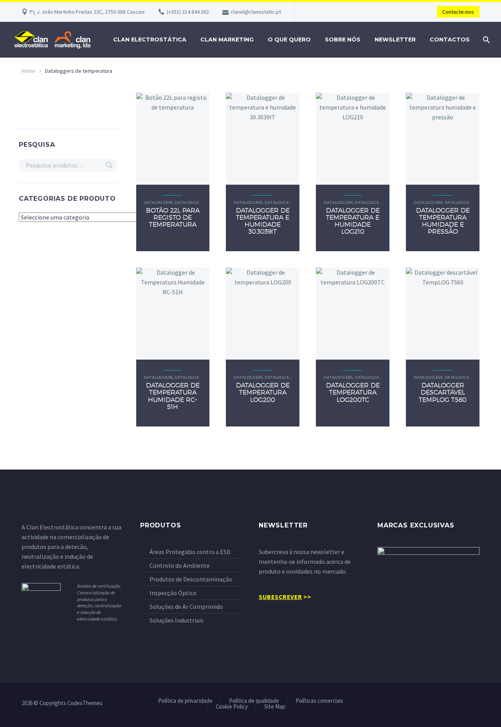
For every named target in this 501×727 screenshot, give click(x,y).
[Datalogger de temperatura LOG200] (262, 314)
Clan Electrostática (149, 39)
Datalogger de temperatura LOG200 (263, 392)
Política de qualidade (254, 701)
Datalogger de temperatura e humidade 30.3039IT (263, 221)
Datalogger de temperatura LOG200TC (353, 392)
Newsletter (395, 39)
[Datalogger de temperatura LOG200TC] (352, 314)
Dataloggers (158, 202)
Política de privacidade (185, 701)
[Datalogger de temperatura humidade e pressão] (442, 139)
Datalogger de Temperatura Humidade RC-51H (173, 395)
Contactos (450, 39)
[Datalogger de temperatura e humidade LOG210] (352, 139)
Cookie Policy (232, 707)
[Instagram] (477, 703)
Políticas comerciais (319, 701)
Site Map (274, 707)
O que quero (289, 39)
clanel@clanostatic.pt (256, 11)
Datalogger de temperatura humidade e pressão (443, 221)
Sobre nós (342, 39)
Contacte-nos (458, 11)
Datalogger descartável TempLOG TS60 (443, 392)
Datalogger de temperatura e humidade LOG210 (353, 221)
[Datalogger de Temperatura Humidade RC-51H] (173, 314)
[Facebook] (457, 703)
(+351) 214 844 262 (188, 11)
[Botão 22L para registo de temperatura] (173, 139)
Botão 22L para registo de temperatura (173, 217)
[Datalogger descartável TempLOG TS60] (442, 314)
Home (28, 70)
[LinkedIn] (467, 703)
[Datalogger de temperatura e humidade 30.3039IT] (262, 139)
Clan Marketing (227, 39)
